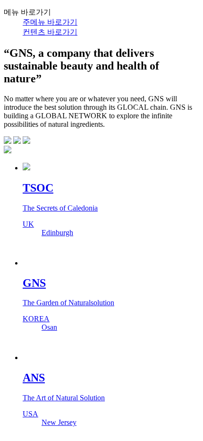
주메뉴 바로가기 (50, 22)
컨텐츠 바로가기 (50, 32)
